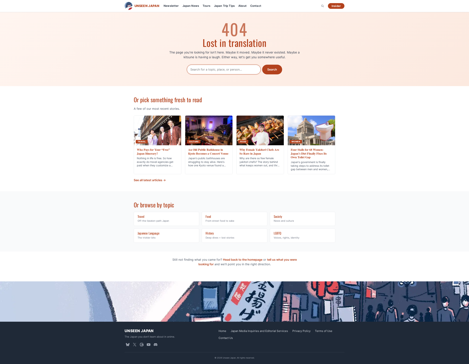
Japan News (190, 6)
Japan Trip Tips (224, 6)
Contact (255, 6)
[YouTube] (148, 344)
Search (272, 69)
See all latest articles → (150, 180)
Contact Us (226, 338)
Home (222, 331)
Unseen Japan (139, 331)
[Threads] (142, 344)
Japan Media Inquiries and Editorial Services (259, 331)
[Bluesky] (128, 344)
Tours (206, 6)
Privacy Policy (301, 331)
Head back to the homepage (242, 259)
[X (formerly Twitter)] (135, 344)
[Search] (322, 6)
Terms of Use (323, 331)
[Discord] (155, 344)
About (242, 6)
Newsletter (171, 6)
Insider (336, 6)
